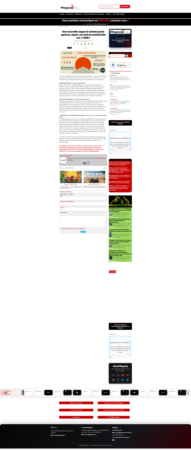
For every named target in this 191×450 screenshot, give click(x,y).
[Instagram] (118, 375)
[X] (123, 375)
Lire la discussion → (114, 81)
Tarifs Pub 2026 (76, 410)
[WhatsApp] (118, 380)
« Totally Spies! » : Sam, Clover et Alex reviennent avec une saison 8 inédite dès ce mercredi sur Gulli (71, 187)
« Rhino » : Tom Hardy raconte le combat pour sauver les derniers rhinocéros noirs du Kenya (94, 186)
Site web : (62, 207)
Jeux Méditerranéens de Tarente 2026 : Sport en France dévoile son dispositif (119, 182)
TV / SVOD (66, 26)
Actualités (69, 14)
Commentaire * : (64, 212)
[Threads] (113, 380)
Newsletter (78, 14)
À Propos (76, 417)
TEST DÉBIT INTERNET (119, 14)
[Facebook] (113, 375)
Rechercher (125, 6)
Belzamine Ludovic (66, 156)
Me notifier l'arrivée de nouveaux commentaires (73, 228)
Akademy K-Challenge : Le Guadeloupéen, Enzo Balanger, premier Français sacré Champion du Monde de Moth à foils (120, 253)
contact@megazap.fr (59, 435)
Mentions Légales (76, 403)
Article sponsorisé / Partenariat (94, 14)
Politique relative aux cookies (113, 410)
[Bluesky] (127, 380)
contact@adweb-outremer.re (123, 432)
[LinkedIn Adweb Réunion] (113, 440)
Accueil (62, 14)
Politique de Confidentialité (113, 403)
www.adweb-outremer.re (121, 437)
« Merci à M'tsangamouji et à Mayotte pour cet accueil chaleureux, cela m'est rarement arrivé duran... (122, 225)
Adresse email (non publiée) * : (67, 201)
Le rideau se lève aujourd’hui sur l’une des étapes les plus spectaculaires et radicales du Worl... (122, 236)
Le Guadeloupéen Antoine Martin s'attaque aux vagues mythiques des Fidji (120, 231)
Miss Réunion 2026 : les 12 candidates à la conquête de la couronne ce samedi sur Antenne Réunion (120, 177)
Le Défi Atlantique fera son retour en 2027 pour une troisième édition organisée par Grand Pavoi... (121, 214)
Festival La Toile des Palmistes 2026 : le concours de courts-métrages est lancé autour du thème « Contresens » (119, 163)
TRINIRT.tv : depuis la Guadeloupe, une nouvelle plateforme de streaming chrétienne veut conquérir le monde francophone (119, 188)
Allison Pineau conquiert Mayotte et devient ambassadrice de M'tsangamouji (120, 220)
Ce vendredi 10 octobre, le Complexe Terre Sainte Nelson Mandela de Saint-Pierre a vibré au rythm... (122, 246)
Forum (112, 271)
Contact (108, 14)
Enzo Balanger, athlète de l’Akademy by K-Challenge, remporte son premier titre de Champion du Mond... (122, 258)
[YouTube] (127, 375)
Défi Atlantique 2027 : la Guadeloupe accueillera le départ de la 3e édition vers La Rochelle (120, 210)
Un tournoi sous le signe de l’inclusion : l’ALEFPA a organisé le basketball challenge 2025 (120, 241)
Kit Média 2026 (113, 417)
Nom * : (61, 196)
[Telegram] (123, 380)
